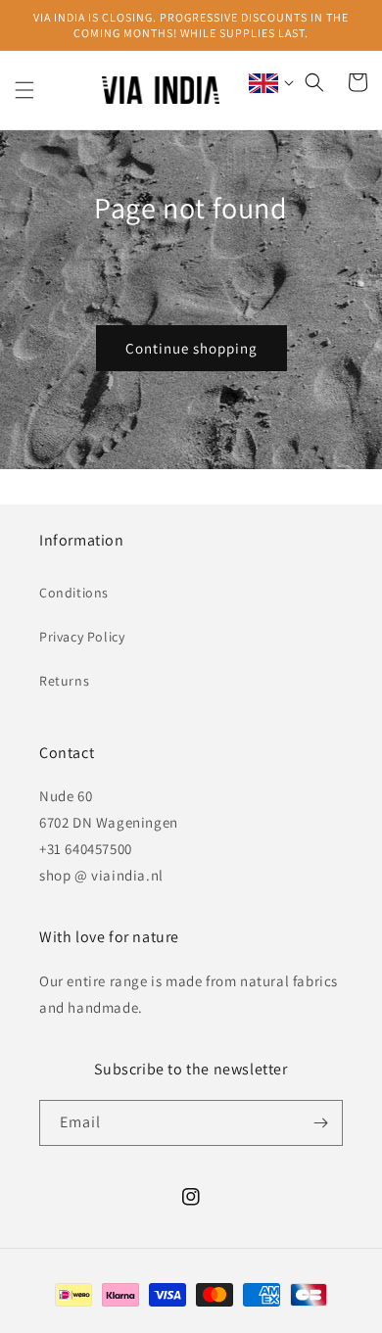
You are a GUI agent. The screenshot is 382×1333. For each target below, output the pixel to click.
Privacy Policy (81, 636)
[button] (24, 90)
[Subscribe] (320, 1123)
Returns (64, 681)
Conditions (74, 592)
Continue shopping (191, 348)
